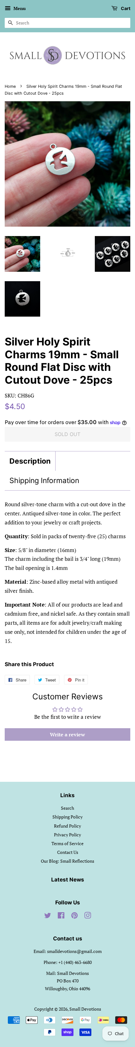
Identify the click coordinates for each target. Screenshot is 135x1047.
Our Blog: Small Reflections (67, 861)
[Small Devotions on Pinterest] (74, 916)
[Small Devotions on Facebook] (61, 916)
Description (30, 461)
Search (67, 808)
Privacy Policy (67, 835)
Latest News (67, 879)
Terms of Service (67, 843)
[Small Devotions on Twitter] (47, 916)
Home (10, 86)
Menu (19, 8)
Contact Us (67, 852)
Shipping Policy (67, 817)
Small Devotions (85, 1009)
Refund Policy (67, 826)
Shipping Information (44, 480)
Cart (125, 8)
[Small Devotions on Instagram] (87, 916)
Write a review (67, 734)
